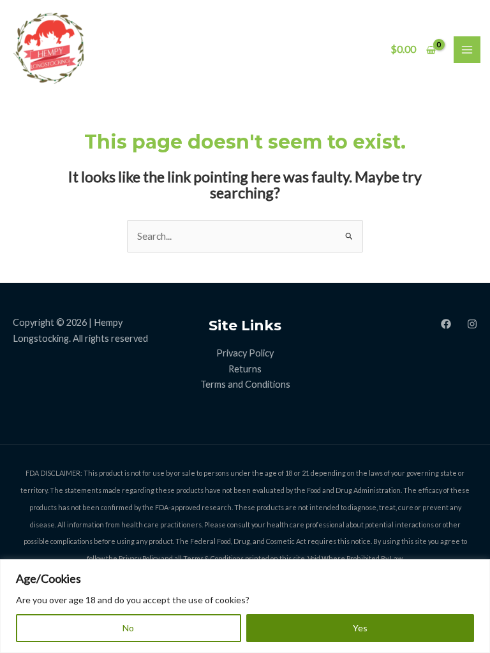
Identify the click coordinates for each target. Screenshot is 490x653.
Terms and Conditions (245, 384)
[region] (245, 606)
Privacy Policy (245, 353)
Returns (245, 368)
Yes (360, 627)
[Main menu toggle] (467, 49)
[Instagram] (472, 324)
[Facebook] (446, 324)
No (128, 627)
